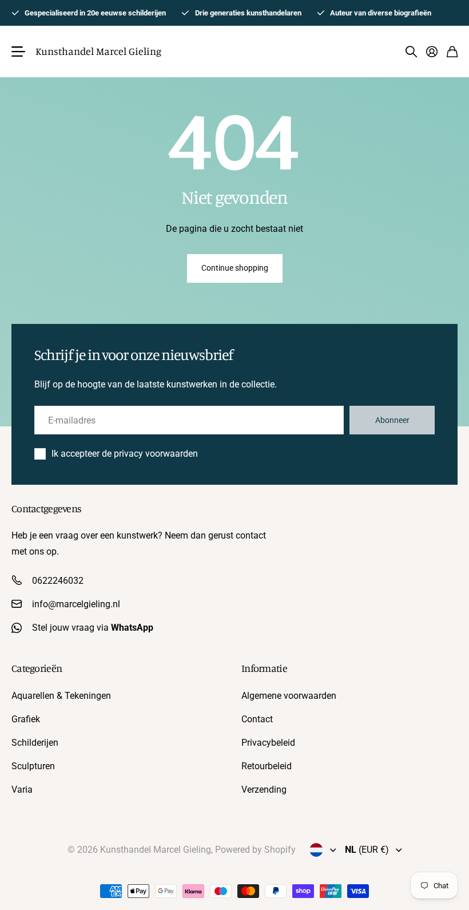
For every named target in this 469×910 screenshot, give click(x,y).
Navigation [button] (17, 51)
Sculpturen (33, 766)
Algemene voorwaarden (288, 695)
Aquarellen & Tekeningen (61, 695)
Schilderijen (34, 742)
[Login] (432, 51)
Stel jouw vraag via (92, 627)
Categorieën (36, 668)
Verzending (264, 789)
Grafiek (25, 719)
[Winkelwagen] (452, 51)
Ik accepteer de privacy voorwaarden (124, 453)
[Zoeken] (411, 51)
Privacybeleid (268, 742)
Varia (22, 789)
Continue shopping (234, 267)
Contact (257, 719)
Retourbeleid (266, 766)
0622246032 (58, 580)
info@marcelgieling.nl (76, 604)
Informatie (264, 668)
